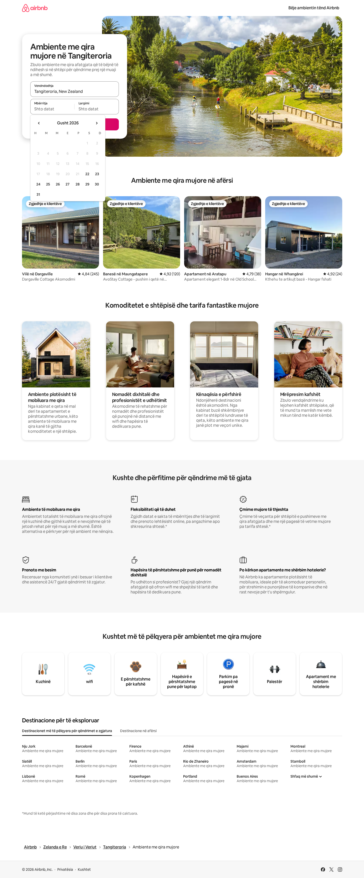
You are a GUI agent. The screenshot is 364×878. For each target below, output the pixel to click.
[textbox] (52, 109)
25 (48, 184)
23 (97, 174)
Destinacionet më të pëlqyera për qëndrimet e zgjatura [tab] (67, 731)
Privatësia (65, 869)
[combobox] (74, 91)
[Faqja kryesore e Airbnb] (35, 8)
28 (78, 184)
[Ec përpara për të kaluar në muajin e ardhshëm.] (96, 123)
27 (68, 184)
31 (38, 194)
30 (97, 184)
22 (87, 174)
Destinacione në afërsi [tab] (138, 731)
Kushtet (84, 869)
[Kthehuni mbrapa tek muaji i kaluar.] (39, 123)
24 (38, 184)
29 (87, 184)
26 (58, 184)
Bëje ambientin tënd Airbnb (313, 8)
